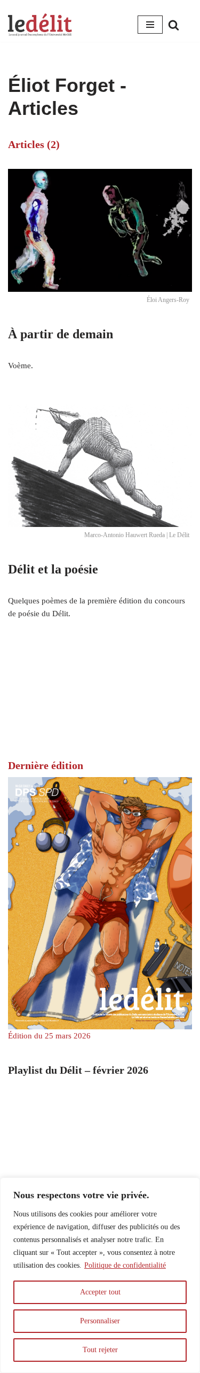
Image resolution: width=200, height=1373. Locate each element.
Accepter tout (100, 1292)
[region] (100, 1275)
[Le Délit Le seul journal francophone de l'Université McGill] (40, 24)
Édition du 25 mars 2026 (49, 1035)
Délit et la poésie (53, 569)
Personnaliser (100, 1321)
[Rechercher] (173, 25)
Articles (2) (34, 144)
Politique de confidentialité (125, 1265)
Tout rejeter (100, 1350)
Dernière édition (45, 765)
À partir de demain (60, 334)
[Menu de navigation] (150, 24)
